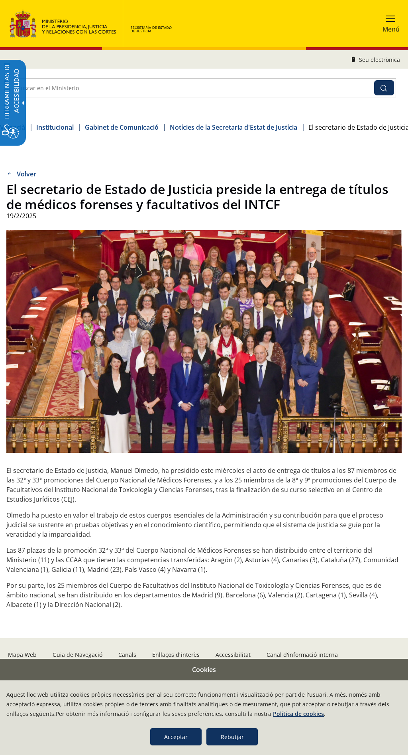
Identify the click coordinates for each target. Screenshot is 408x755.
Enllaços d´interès (176, 654)
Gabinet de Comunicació (122, 127)
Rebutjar (232, 737)
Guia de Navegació (77, 654)
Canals (127, 654)
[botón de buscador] (384, 87)
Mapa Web (22, 654)
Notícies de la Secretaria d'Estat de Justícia (233, 127)
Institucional (55, 127)
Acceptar (176, 737)
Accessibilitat (233, 654)
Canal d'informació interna (302, 654)
